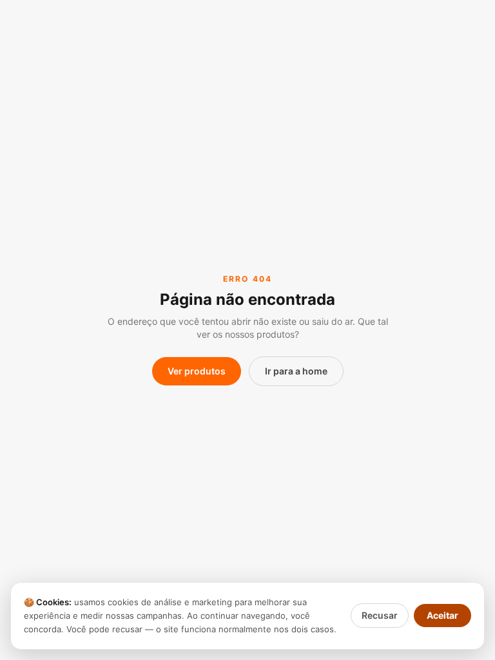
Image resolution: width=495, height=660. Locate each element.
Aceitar (442, 615)
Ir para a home (296, 370)
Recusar (380, 615)
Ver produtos (197, 370)
